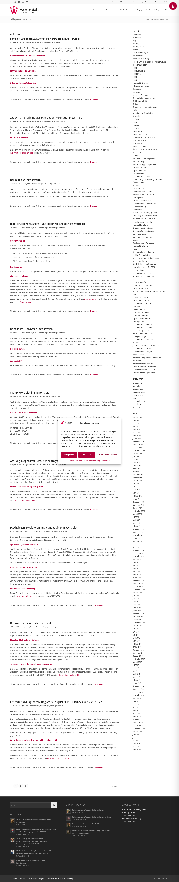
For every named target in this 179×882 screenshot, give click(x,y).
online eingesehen (90, 299)
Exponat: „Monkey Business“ (143, 318)
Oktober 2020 (138, 553)
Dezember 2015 (138, 719)
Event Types (137, 74)
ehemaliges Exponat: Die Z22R (144, 267)
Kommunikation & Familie (142, 273)
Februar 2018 (137, 644)
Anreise (135, 240)
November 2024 (138, 474)
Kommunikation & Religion (142, 351)
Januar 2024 (137, 499)
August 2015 (137, 731)
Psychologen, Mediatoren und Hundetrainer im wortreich (43, 527)
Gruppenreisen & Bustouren (143, 228)
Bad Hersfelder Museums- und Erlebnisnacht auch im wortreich (47, 224)
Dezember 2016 (138, 686)
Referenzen (137, 306)
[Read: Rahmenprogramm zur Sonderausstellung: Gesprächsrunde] (12, 861)
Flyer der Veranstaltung (22, 302)
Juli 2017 (136, 665)
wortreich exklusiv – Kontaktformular (146, 258)
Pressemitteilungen (37, 42)
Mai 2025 (136, 459)
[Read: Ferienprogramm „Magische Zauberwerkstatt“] (68, 811)
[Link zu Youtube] (19, 2)
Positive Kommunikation (141, 255)
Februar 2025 (137, 465)
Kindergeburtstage (139, 336)
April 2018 (136, 638)
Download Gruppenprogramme (144, 164)
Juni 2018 (136, 632)
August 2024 (137, 481)
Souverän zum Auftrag (141, 140)
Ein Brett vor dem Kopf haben (143, 285)
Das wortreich (138, 55)
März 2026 (136, 432)
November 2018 (138, 616)
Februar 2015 (137, 749)
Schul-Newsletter (139, 131)
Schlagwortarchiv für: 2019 (22, 19)
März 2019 (136, 604)
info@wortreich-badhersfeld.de (21, 153)
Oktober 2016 (138, 692)
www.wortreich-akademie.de (27, 596)
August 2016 (137, 698)
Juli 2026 (136, 420)
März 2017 (136, 677)
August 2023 (137, 514)
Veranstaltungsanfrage (141, 330)
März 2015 (136, 746)
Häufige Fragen (138, 354)
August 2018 (137, 626)
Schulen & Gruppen (140, 134)
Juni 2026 (136, 423)
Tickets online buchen (162, 2)
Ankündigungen (138, 389)
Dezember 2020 (138, 550)
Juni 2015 (136, 737)
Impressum (106, 460)
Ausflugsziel (137, 34)
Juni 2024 (136, 487)
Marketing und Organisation (143, 113)
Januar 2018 (137, 647)
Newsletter (148, 2)
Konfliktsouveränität (140, 101)
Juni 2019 (136, 598)
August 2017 (137, 662)
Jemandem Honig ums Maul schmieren (147, 357)
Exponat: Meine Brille (140, 225)
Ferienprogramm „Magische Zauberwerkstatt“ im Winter (91, 817)
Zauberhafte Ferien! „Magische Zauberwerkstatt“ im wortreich (46, 117)
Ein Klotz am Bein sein (140, 315)
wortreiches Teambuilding (142, 237)
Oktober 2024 (138, 478)
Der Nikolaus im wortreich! (25, 180)
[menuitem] (115, 2)
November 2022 (138, 532)
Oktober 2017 (138, 656)
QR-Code (136, 125)
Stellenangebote (139, 309)
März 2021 (136, 547)
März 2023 (136, 523)
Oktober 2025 (138, 447)
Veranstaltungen (48, 42)
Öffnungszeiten (125, 2)
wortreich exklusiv (139, 234)
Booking (136, 43)
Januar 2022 (137, 538)
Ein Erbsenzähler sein (140, 297)
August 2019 (137, 592)
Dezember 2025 (138, 441)
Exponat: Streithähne (140, 246)
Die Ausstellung (138, 161)
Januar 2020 (137, 577)
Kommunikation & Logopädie (143, 339)
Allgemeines (27, 42)
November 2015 (138, 722)
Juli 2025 (136, 456)
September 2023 (139, 511)
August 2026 (137, 417)
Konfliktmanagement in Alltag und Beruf (147, 179)
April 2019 (136, 601)
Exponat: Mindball (139, 170)
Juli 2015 (136, 734)
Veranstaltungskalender (141, 312)
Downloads (137, 360)
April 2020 (136, 568)
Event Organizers (139, 71)
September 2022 (139, 535)
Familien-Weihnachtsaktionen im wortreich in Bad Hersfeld (45, 39)
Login (135, 110)
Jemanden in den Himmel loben (144, 363)
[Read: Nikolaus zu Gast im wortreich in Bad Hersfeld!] (68, 825)
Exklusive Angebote (140, 167)
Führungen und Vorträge (141, 321)
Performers (137, 119)
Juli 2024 (136, 484)
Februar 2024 (137, 496)
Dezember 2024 (138, 471)
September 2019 (139, 589)
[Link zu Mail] (27, 2)
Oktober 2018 (138, 619)
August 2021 (137, 541)
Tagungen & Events (140, 146)
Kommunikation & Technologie (144, 252)
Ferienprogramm (139, 392)
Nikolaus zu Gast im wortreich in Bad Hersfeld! (88, 824)
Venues (135, 155)
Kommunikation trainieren (142, 327)
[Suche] (166, 10)
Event (135, 68)
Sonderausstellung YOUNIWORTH (145, 137)
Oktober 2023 (138, 508)
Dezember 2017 (138, 650)
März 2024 (136, 493)
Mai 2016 (136, 707)
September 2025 (139, 450)
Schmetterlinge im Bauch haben (144, 366)
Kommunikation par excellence (144, 98)
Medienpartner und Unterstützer (144, 276)
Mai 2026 (136, 426)
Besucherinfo (137, 37)
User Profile (137, 152)
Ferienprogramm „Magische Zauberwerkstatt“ (88, 810)
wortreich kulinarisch (140, 261)
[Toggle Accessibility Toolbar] (173, 6)
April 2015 (136, 743)
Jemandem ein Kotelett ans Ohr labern (146, 345)
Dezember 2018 (138, 613)
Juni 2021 (136, 544)
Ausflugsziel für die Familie (142, 191)
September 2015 (139, 728)
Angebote (33, 228)
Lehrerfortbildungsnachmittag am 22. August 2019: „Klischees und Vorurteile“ (56, 702)
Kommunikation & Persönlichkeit (144, 203)
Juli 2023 (136, 517)
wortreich (57, 42)
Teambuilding (137, 209)
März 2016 (136, 713)
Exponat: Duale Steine (141, 288)
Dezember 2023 (138, 502)
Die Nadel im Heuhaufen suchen (144, 264)
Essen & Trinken (138, 270)
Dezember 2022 (138, 529)
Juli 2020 (136, 562)
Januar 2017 (137, 683)
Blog (141, 2)
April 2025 (136, 462)
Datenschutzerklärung (91, 460)
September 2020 (139, 556)
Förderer (136, 249)
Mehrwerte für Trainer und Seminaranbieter (149, 291)
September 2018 (139, 622)
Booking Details (138, 46)
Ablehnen (87, 454)
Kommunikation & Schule (142, 303)
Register (136, 128)
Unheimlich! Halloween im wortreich (31, 329)
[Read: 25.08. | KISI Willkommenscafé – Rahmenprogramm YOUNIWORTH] (12, 820)
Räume (135, 279)
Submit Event (137, 143)
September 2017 (139, 659)
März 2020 (136, 571)
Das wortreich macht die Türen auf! (31, 623)
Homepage (137, 89)
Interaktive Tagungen (140, 95)
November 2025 (138, 444)
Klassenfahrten (138, 173)
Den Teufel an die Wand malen (144, 243)
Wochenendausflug (140, 282)
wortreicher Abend (139, 188)
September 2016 (139, 695)
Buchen (135, 49)
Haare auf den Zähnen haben (143, 333)
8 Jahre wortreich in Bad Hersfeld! (30, 392)
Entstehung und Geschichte (143, 222)
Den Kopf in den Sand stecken (143, 194)
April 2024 (136, 490)
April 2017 (136, 674)
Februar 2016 (137, 716)
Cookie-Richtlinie (75, 460)
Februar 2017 (137, 680)
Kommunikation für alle (141, 176)
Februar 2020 (137, 574)
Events (135, 77)
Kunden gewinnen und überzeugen (145, 107)
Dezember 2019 (138, 580)
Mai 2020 (136, 565)
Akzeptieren (69, 454)
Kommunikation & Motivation (143, 231)
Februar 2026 (137, 435)
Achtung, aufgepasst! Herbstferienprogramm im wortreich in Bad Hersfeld (53, 461)
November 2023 (138, 505)
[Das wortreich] (26, 10)
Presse (135, 2)
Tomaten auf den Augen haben (144, 372)
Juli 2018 (136, 629)
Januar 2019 (137, 610)
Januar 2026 (137, 438)
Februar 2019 (137, 607)
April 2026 (136, 429)
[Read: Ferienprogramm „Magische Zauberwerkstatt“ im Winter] (68, 818)
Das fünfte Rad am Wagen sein (144, 158)
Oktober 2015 (138, 725)
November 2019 (138, 583)
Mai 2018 (136, 635)
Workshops (57, 121)
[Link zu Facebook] (11, 2)
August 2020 (137, 559)
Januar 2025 (137, 468)
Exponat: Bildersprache (141, 300)
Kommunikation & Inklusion (142, 348)
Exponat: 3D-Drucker (140, 83)
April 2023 (136, 520)
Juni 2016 (136, 704)
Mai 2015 (136, 740)
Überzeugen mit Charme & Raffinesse (146, 149)
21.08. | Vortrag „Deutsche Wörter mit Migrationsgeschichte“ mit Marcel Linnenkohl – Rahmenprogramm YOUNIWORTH (32, 841)
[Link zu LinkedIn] (23, 2)
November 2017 (138, 653)
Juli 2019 (136, 595)
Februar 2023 (137, 526)
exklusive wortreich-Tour (142, 200)
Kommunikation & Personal (142, 324)
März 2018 (136, 641)
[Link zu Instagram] (15, 2)
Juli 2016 (136, 701)
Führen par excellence (141, 86)
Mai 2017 (136, 671)
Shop (134, 294)
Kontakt (114, 2)
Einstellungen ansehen (107, 454)
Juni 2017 (136, 668)
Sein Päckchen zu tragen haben (144, 369)
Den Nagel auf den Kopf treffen (144, 218)
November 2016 (138, 689)
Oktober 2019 (138, 586)
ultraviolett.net (47, 879)
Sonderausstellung (139, 206)
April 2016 (136, 710)
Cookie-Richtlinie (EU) (140, 52)
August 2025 (137, 453)
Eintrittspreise (138, 197)
